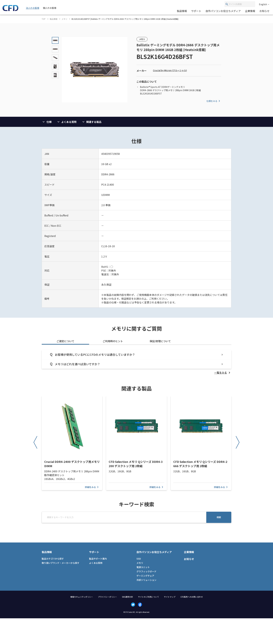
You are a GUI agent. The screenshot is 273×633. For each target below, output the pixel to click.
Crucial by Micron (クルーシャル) (170, 70)
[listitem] (222, 372)
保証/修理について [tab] (160, 341)
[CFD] (10, 10)
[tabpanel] (136, 362)
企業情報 (250, 11)
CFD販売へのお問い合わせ (191, 596)
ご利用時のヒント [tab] (113, 341)
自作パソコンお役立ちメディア (223, 11)
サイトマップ (169, 596)
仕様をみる (211, 101)
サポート (196, 11)
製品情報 (182, 11)
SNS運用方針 (127, 596)
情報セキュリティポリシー (81, 596)
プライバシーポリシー (107, 596)
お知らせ (264, 11)
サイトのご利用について (148, 596)
